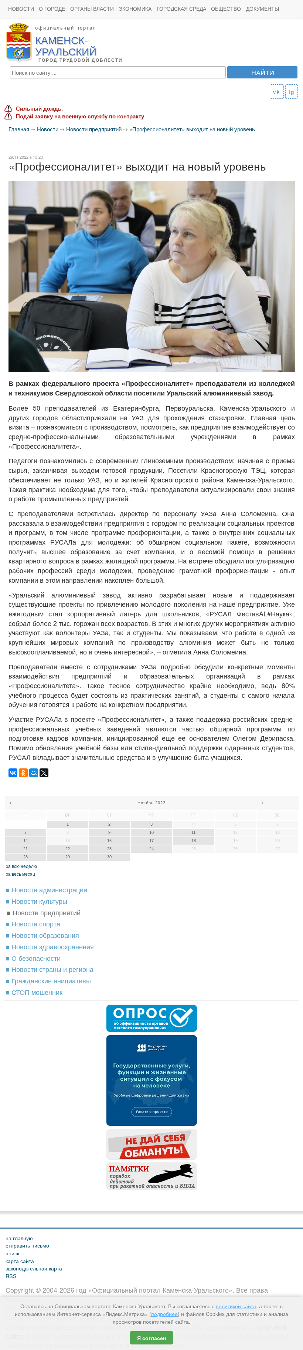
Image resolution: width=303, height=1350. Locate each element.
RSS (11, 1276)
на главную (19, 1238)
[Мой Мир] (33, 772)
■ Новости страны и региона (49, 969)
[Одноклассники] (23, 772)
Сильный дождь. (39, 108)
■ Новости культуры (36, 901)
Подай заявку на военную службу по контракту (80, 116)
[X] (44, 772)
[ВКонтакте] (12, 772)
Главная (18, 129)
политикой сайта (236, 1306)
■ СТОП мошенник (34, 992)
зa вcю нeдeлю (21, 866)
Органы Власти (92, 8)
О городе (52, 8)
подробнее (164, 1313)
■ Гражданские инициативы (48, 980)
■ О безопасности (33, 958)
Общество (226, 8)
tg (292, 91)
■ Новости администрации (46, 889)
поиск (12, 1253)
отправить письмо (27, 1245)
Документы (262, 8)
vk (276, 91)
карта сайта (20, 1261)
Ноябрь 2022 (151, 803)
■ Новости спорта (33, 923)
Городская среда (181, 8)
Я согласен (151, 1337)
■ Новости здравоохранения (50, 946)
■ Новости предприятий (44, 912)
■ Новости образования (42, 935)
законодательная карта (34, 1268)
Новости (21, 8)
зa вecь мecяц (20, 874)
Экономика (135, 8)
